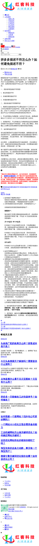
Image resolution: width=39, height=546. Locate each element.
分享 (3, 194)
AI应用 (10, 35)
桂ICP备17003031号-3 (15, 511)
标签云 (7, 483)
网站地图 (11, 509)
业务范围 (8, 39)
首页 (7, 15)
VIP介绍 (7, 493)
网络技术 (11, 33)
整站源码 (11, 27)
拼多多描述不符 (25, 187)
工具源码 (8, 17)
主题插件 (11, 29)
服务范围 (8, 495)
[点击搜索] (20, 55)
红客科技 (23, 507)
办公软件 (11, 25)
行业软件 (11, 23)
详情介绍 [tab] (9, 72)
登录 (7, 49)
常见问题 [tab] (9, 74)
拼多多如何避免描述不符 (11, 187)
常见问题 (8, 485)
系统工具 (11, 19)
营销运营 (11, 37)
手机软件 (11, 21)
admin (2, 192)
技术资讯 (8, 31)
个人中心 (8, 481)
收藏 (8, 194)
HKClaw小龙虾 (10, 41)
